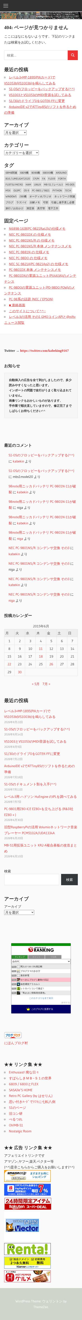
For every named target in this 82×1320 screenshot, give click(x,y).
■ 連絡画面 (17, 305)
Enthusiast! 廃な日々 (24, 1072)
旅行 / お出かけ (14, 208)
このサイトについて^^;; (27, 311)
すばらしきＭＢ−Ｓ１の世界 (30, 1078)
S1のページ (17, 1107)
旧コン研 (15, 1113)
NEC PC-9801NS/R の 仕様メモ (32, 240)
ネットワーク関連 (64, 196)
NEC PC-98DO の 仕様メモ (28, 258)
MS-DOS (70, 184)
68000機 (48, 172)
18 (41, 656)
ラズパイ (21, 202)
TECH (68, 190)
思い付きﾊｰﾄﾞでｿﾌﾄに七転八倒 (32, 1102)
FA (43, 178)
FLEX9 (51, 178)
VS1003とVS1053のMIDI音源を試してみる (40, 95)
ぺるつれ (15, 1119)
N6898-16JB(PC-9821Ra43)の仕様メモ (37, 228)
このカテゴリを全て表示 (41, 998)
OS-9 (26, 190)
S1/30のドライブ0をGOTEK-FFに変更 (37, 101)
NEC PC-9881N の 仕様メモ (29, 252)
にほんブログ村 (16, 1043)
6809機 (24, 172)
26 (51, 664)
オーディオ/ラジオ (40, 196)
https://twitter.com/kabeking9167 (44, 351)
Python (57, 190)
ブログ (9, 202)
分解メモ (35, 202)
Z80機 (23, 196)
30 (20, 672)
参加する (66, 1002)
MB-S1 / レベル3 (53, 184)
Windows (11, 196)
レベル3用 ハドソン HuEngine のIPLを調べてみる (40, 796)
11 (41, 649)
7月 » (46, 684)
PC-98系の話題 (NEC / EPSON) (31, 299)
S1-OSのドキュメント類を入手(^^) (30, 784)
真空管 (41, 208)
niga (20, 538)
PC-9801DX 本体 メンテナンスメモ (35, 270)
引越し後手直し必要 (62, 202)
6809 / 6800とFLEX (23, 1084)
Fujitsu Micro (14, 184)
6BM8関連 (11, 172)
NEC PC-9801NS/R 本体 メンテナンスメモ (40, 246)
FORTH (62, 178)
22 (9, 664)
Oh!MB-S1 (16, 1125)
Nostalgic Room (20, 1131)
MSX (8, 190)
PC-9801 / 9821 (41, 190)
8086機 (35, 172)
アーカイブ (12, 906)
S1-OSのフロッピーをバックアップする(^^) (42, 89)
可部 (45, 202)
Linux (37, 184)
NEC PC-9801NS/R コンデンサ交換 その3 (39, 548)
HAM (28, 184)
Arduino (61, 172)
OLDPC (17, 190)
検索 (7, 871)
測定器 (30, 208)
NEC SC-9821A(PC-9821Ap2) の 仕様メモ (38, 264)
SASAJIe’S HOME (20, 1090)
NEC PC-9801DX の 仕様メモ (30, 234)
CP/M (36, 178)
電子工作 (53, 208)
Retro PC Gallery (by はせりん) (31, 1096)
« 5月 (36, 684)
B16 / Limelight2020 (18, 178)
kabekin (18, 461)
